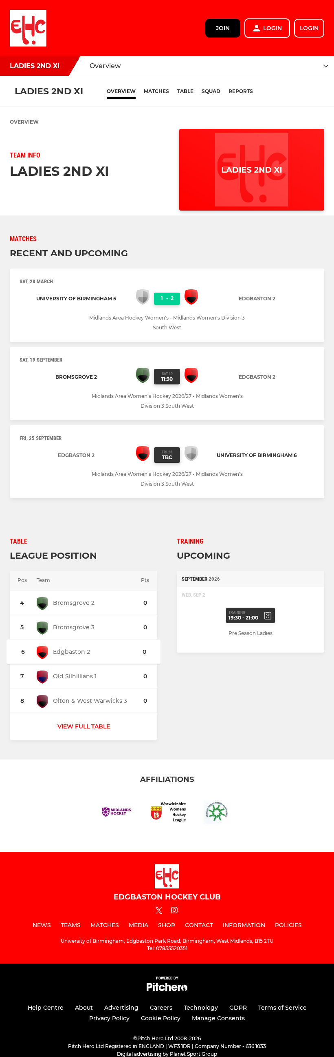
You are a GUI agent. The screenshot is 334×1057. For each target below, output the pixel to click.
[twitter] (159, 912)
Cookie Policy (160, 1018)
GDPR (238, 1007)
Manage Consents (218, 1018)
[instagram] (174, 911)
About (84, 1007)
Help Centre (46, 1007)
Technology (201, 1007)
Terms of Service (282, 1007)
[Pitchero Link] (167, 989)
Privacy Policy (109, 1018)
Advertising (121, 1007)
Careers (161, 1007)
